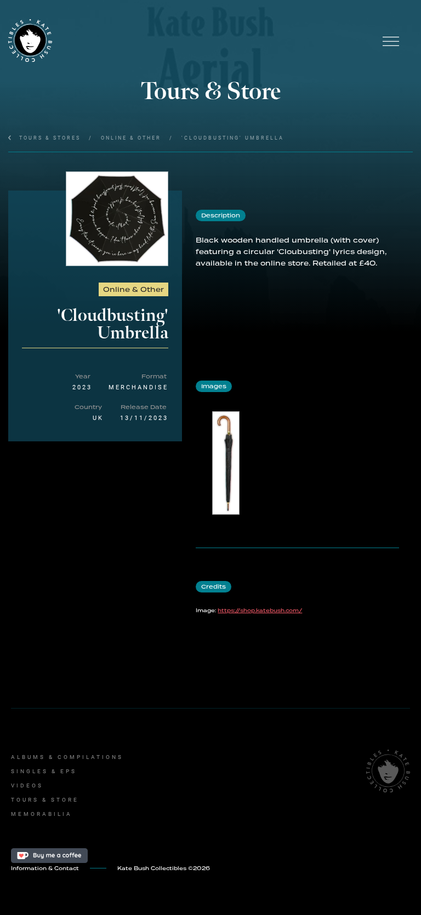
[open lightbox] (117, 218)
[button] (391, 41)
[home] (188, 41)
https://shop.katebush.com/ (260, 610)
